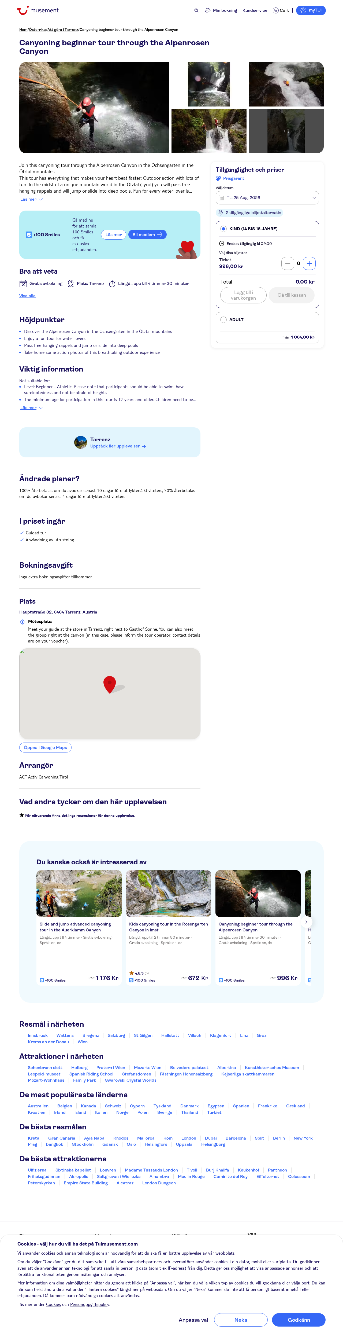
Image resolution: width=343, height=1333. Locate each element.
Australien (38, 1105)
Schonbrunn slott (45, 1067)
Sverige (164, 1112)
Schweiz (113, 1105)
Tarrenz (100, 439)
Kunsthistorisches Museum (272, 1067)
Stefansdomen (136, 1074)
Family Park (84, 1080)
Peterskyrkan (41, 1182)
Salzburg (116, 1035)
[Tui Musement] (42, 10)
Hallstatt (170, 1035)
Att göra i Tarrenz (62, 29)
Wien (83, 1041)
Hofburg (79, 1067)
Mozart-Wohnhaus (46, 1080)
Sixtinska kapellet (73, 1170)
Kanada (88, 1105)
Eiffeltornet (267, 1176)
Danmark (189, 1105)
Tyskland (163, 1105)
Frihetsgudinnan (44, 1176)
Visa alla (27, 295)
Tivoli (192, 1170)
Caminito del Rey (231, 1176)
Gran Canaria (61, 1138)
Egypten (216, 1105)
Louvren (108, 1170)
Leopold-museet (44, 1074)
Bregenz (91, 1035)
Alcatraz (125, 1182)
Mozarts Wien (147, 1067)
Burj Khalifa (217, 1170)
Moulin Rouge (191, 1176)
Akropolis (78, 1176)
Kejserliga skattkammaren (247, 1074)
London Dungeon (159, 1182)
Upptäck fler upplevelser (115, 446)
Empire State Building (86, 1182)
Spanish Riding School (91, 1074)
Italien (101, 1112)
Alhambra (159, 1176)
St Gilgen (143, 1035)
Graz (261, 1035)
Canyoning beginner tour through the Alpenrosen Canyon (129, 29)
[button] (267, 228)
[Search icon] (196, 10)
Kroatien (36, 1112)
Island (80, 1112)
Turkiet (214, 1112)
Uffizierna (37, 1170)
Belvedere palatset (189, 1067)
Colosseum (299, 1176)
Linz (244, 1035)
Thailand (189, 1112)
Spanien (241, 1105)
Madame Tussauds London (151, 1170)
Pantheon (277, 1170)
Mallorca (146, 1138)
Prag (32, 1144)
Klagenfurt (220, 1035)
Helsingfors (156, 1144)
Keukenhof (248, 1170)
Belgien (64, 1105)
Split (259, 1138)
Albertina (226, 1067)
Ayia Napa (94, 1138)
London (188, 1138)
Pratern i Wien (110, 1067)
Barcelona (236, 1138)
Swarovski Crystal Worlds (130, 1080)
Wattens (65, 1035)
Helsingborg (213, 1144)
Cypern (137, 1105)
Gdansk (110, 1144)
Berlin (279, 1138)
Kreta (33, 1138)
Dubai (211, 1138)
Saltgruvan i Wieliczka (119, 1176)
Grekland (295, 1105)
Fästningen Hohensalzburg (186, 1074)
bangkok (54, 1144)
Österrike (37, 29)
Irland (60, 1112)
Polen (142, 1112)
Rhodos (120, 1138)
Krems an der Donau (48, 1041)
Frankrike (267, 1105)
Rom (168, 1138)
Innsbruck (38, 1035)
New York (303, 1138)
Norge (122, 1112)
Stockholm (83, 1144)
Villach (194, 1035)
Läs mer (28, 199)
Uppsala (184, 1144)
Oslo (131, 1144)
